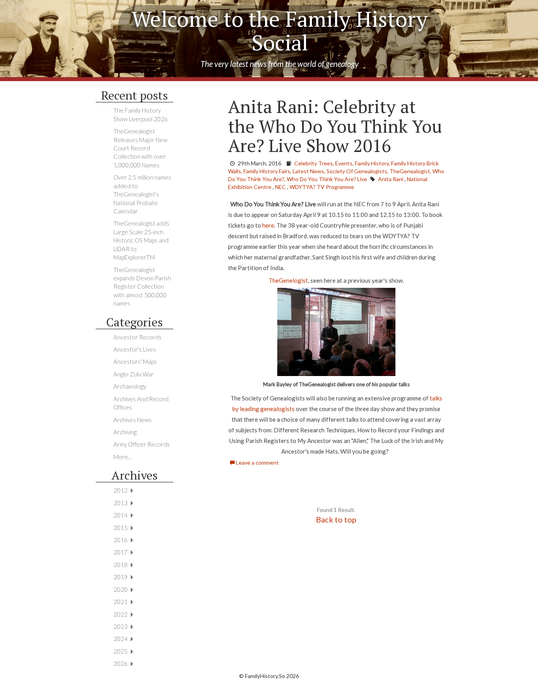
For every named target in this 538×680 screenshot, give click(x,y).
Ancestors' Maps (135, 361)
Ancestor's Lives (134, 349)
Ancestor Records (137, 337)
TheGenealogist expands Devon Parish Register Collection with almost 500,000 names (142, 286)
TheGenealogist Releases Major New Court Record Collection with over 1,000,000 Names (140, 148)
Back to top (336, 519)
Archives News (132, 419)
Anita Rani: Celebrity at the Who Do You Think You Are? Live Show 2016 (335, 125)
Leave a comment (257, 462)
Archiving (125, 431)
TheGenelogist (288, 280)
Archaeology (129, 386)
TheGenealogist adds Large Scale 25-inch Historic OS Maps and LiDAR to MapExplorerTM (141, 240)
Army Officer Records (141, 444)
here (268, 225)
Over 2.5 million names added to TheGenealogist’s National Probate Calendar (142, 194)
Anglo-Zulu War (133, 374)
